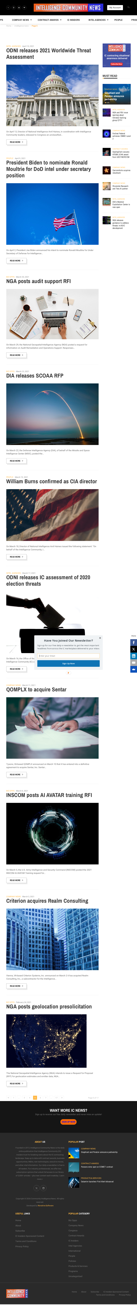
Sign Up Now (68, 663)
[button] (68, 640)
